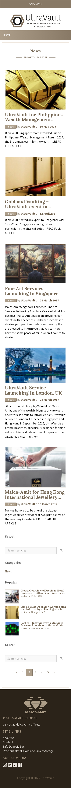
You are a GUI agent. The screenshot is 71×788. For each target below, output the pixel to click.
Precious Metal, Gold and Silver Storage (28, 751)
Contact (8, 742)
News (8, 571)
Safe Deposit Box (13, 747)
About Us (8, 738)
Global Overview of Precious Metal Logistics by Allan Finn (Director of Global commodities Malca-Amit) (42, 591)
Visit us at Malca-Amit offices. (21, 724)
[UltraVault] (35, 20)
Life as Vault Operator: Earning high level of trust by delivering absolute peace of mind (43, 608)
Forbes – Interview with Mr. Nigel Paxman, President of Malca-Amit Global (42, 624)
